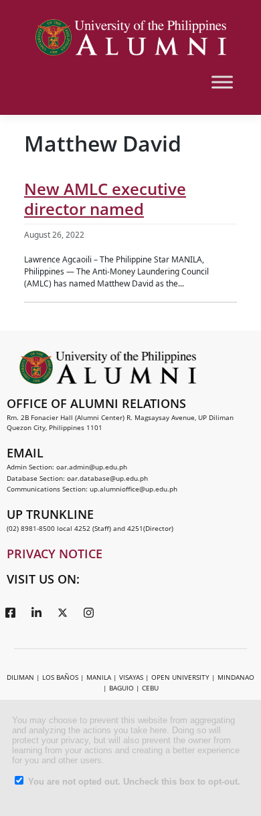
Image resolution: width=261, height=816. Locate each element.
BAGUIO (121, 687)
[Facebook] (10, 612)
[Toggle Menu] (222, 81)
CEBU (150, 687)
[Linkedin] (36, 612)
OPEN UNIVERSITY (180, 677)
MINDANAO (235, 677)
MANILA (98, 677)
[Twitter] (62, 612)
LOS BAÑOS (60, 677)
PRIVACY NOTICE (54, 554)
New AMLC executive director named (105, 199)
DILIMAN (20, 677)
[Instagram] (88, 612)
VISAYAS (131, 677)
